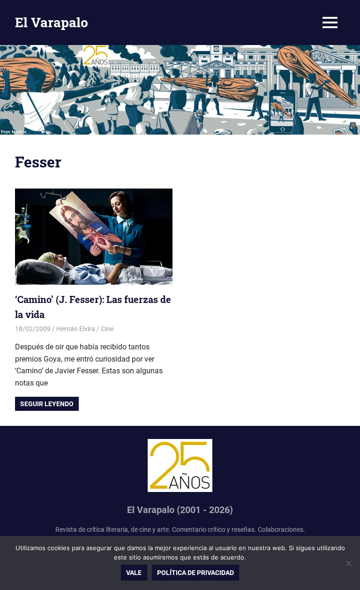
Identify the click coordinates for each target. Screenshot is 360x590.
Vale (134, 572)
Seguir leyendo (47, 404)
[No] (348, 563)
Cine (107, 329)
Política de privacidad (195, 572)
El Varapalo (51, 22)
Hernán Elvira (75, 329)
